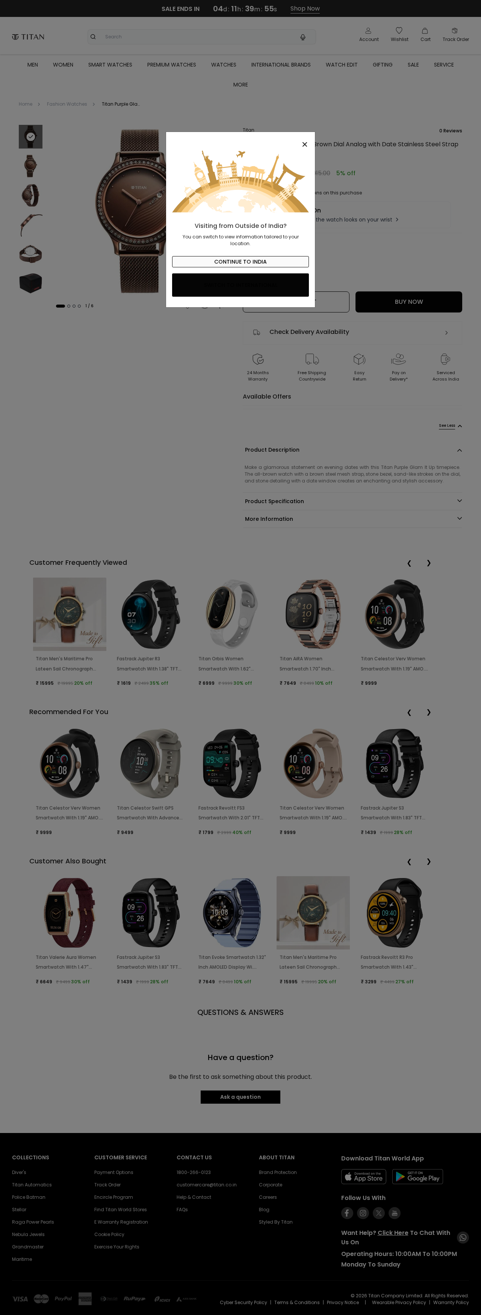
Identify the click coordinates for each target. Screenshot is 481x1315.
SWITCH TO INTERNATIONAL (240, 285)
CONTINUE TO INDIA (240, 261)
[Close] (240, 140)
